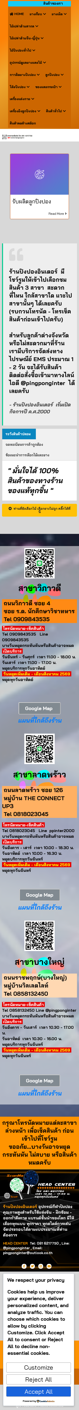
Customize (38, 1367)
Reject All (38, 1379)
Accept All (39, 1391)
